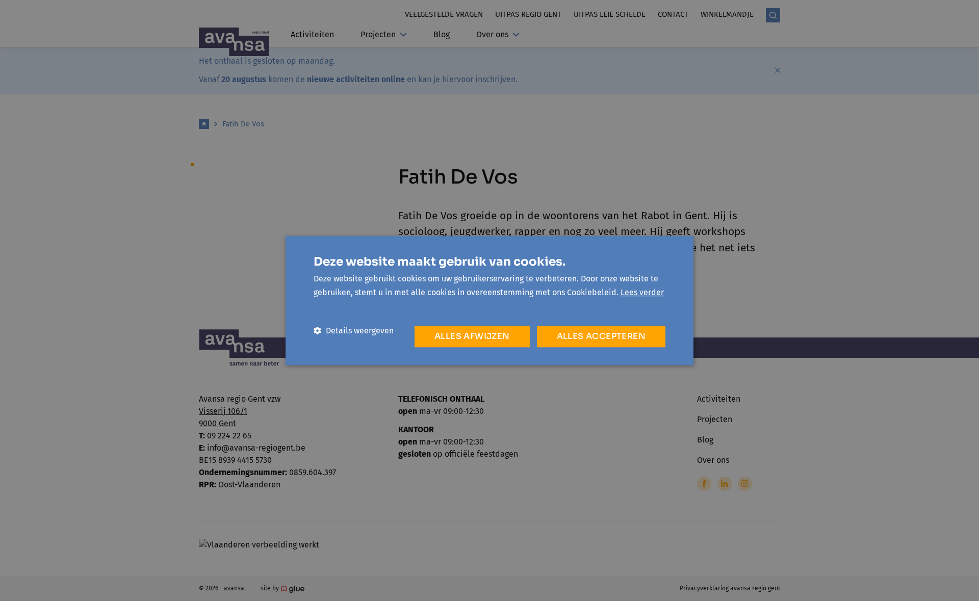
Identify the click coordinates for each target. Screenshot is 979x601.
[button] (354, 330)
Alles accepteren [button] (601, 336)
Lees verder (642, 292)
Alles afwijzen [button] (472, 336)
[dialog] (489, 300)
